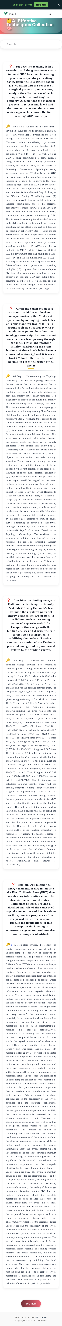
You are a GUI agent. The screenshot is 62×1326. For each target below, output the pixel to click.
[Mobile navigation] (57, 13)
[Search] (50, 13)
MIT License (41, 1317)
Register (41, 4)
